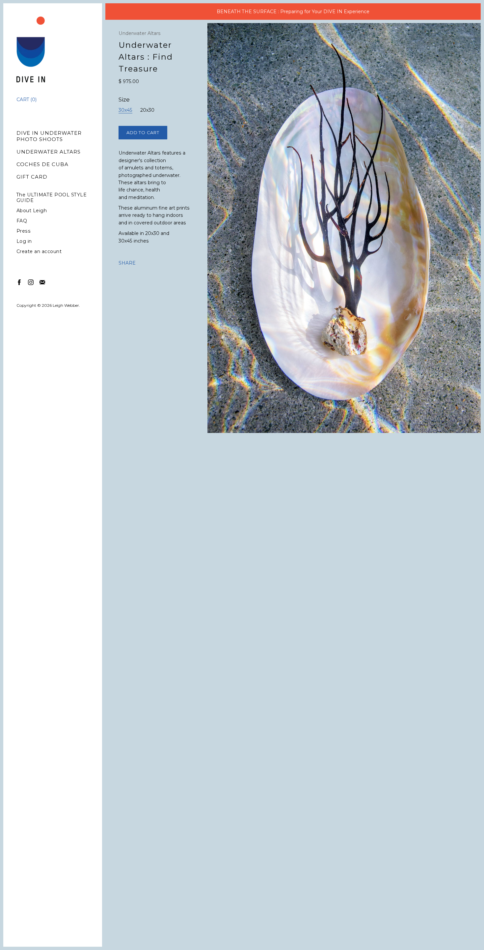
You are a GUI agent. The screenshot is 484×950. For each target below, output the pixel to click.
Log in (24, 241)
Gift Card (31, 177)
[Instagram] (30, 281)
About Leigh (31, 211)
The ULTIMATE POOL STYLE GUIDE (51, 197)
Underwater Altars (48, 152)
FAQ (21, 221)
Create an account (39, 251)
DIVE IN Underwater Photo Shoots (49, 136)
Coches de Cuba (42, 164)
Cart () (26, 99)
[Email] (42, 281)
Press (23, 231)
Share (127, 263)
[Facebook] (18, 281)
